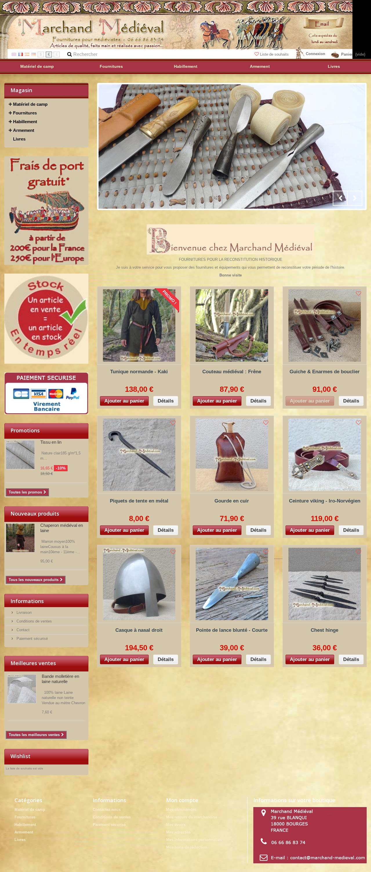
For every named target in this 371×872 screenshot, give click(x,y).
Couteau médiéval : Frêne (231, 371)
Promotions (25, 430)
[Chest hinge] (324, 584)
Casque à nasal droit (139, 630)
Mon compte (182, 800)
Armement (23, 130)
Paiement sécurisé (31, 638)
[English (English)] (14, 54)
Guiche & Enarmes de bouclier (325, 371)
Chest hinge (324, 630)
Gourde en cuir (231, 501)
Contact (22, 630)
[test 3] (46, 393)
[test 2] (46, 319)
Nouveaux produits (34, 513)
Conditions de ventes (33, 621)
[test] (46, 210)
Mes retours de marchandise (191, 817)
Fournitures (25, 112)
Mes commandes (181, 809)
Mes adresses (178, 832)
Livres (19, 138)
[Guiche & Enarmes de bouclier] (324, 325)
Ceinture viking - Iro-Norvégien (324, 501)
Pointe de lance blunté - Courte (232, 630)
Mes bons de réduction (186, 847)
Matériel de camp (30, 104)
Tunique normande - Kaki (139, 371)
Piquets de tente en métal (139, 501)
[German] (33, 54)
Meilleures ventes (33, 663)
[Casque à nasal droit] (139, 584)
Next (354, 198)
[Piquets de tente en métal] (139, 454)
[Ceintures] (232, 146)
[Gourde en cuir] (232, 454)
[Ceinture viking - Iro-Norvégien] (324, 454)
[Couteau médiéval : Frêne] (232, 325)
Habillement (25, 121)
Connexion (315, 54)
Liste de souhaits (274, 54)
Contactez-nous (107, 809)
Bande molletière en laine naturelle (60, 679)
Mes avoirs (176, 824)
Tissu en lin (50, 442)
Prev (340, 198)
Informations (27, 601)
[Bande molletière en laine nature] (21, 688)
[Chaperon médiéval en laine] (20, 537)
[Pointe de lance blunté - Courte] (232, 584)
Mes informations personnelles (194, 840)
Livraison (23, 612)
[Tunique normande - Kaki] (139, 325)
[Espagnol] (27, 54)
